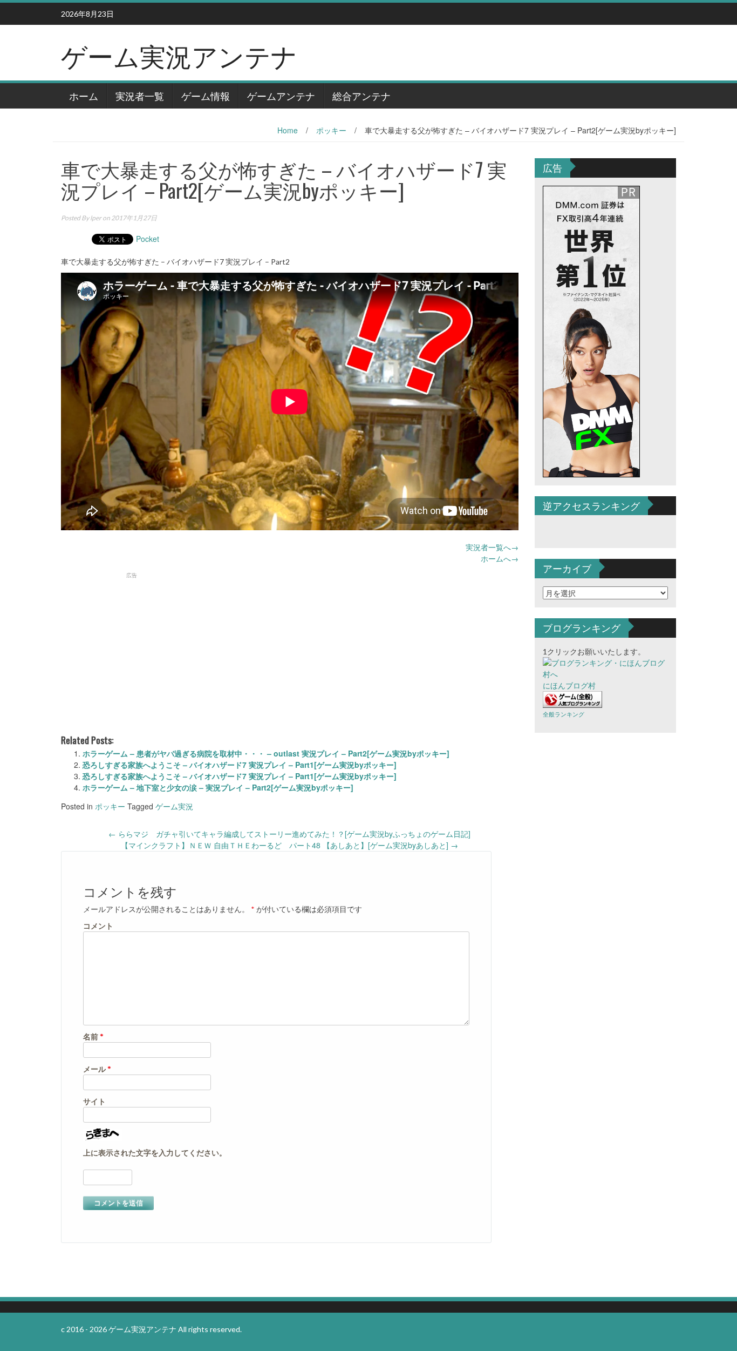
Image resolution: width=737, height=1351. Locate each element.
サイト (94, 1101)
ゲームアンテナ (281, 96)
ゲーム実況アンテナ (179, 55)
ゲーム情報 (205, 96)
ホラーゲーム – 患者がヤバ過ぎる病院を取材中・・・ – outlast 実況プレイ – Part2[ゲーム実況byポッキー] (266, 753)
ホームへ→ (499, 558)
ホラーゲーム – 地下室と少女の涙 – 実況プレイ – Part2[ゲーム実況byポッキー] (218, 787)
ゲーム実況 (174, 806)
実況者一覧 (139, 96)
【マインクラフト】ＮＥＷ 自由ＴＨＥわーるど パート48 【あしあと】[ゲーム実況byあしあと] (289, 845)
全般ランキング (563, 714)
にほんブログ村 (569, 685)
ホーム (83, 96)
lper (95, 218)
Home (287, 130)
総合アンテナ (361, 96)
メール (97, 1068)
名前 (93, 1036)
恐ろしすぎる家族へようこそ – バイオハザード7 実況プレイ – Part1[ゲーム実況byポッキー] (240, 764)
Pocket (147, 238)
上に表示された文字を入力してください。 (155, 1152)
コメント (98, 925)
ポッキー (331, 130)
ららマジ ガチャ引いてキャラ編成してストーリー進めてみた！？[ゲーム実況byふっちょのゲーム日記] (289, 833)
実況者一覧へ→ (492, 547)
